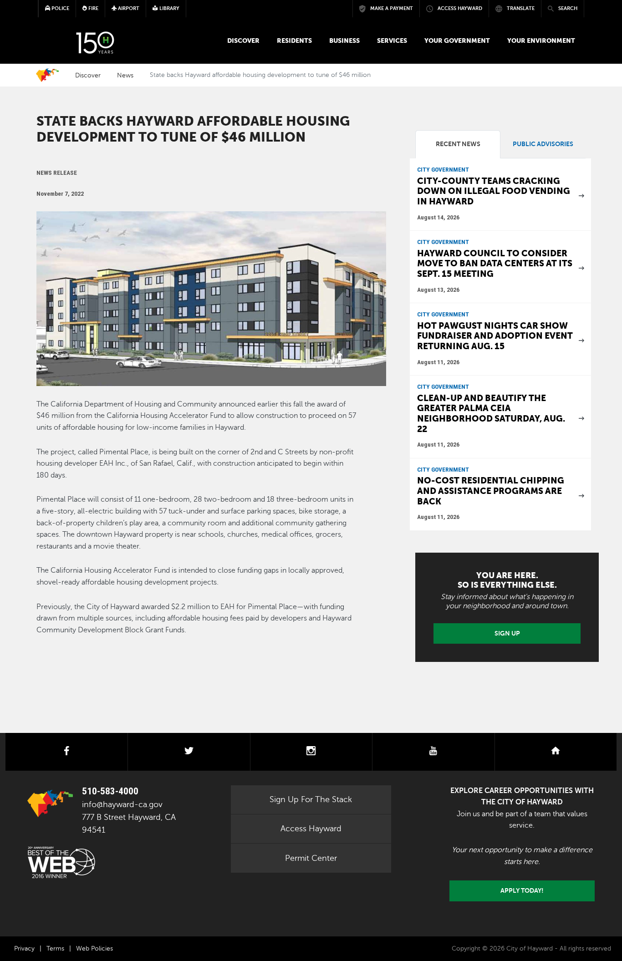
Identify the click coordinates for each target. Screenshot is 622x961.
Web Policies (94, 948)
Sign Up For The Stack (311, 799)
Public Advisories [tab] (543, 144)
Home (47, 75)
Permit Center (311, 858)
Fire (92, 8)
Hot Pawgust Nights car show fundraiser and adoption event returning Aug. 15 (495, 336)
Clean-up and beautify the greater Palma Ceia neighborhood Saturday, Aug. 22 (491, 413)
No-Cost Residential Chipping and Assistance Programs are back (490, 491)
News (125, 75)
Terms (55, 948)
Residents (294, 40)
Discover (243, 40)
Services (392, 40)
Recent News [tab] (458, 144)
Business (344, 40)
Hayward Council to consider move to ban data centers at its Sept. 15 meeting (494, 264)
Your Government (457, 40)
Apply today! (522, 890)
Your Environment (541, 40)
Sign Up (507, 633)
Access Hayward (311, 828)
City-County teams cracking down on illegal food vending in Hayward (493, 191)
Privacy (24, 948)
